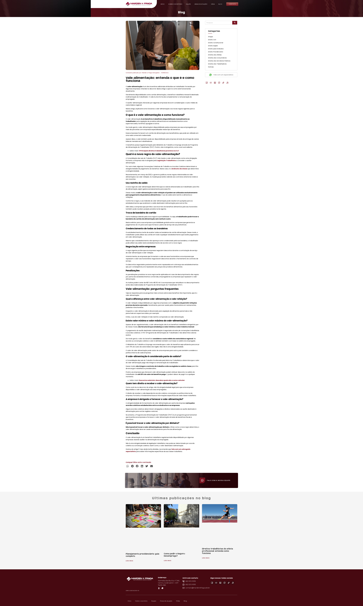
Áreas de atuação (201, 4)
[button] (128, 466)
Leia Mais (129, 560)
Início (162, 4)
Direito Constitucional (215, 43)
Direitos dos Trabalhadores (217, 64)
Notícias (211, 67)
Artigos (210, 37)
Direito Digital (213, 46)
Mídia (213, 4)
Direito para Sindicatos (216, 49)
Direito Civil (212, 40)
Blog (220, 4)
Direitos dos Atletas (215, 55)
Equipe (188, 4)
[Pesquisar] (234, 22)
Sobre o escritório (175, 4)
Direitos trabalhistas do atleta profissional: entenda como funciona (217, 551)
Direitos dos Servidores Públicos (219, 61)
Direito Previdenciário (215, 52)
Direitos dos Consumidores (217, 58)
